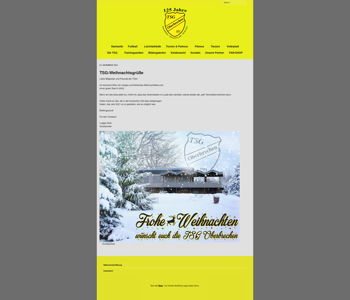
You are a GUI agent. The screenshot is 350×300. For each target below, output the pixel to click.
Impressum (108, 270)
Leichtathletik (152, 46)
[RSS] (179, 291)
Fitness (199, 46)
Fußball (132, 46)
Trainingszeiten (133, 52)
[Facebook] (170, 291)
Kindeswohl (178, 52)
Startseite (117, 46)
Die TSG (112, 52)
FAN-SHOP (236, 52)
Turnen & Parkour (177, 46)
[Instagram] (174, 291)
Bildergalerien (157, 52)
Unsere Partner (214, 52)
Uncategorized (108, 243)
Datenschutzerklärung (112, 265)
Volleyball (233, 46)
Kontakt (195, 52)
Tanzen (215, 46)
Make (160, 285)
